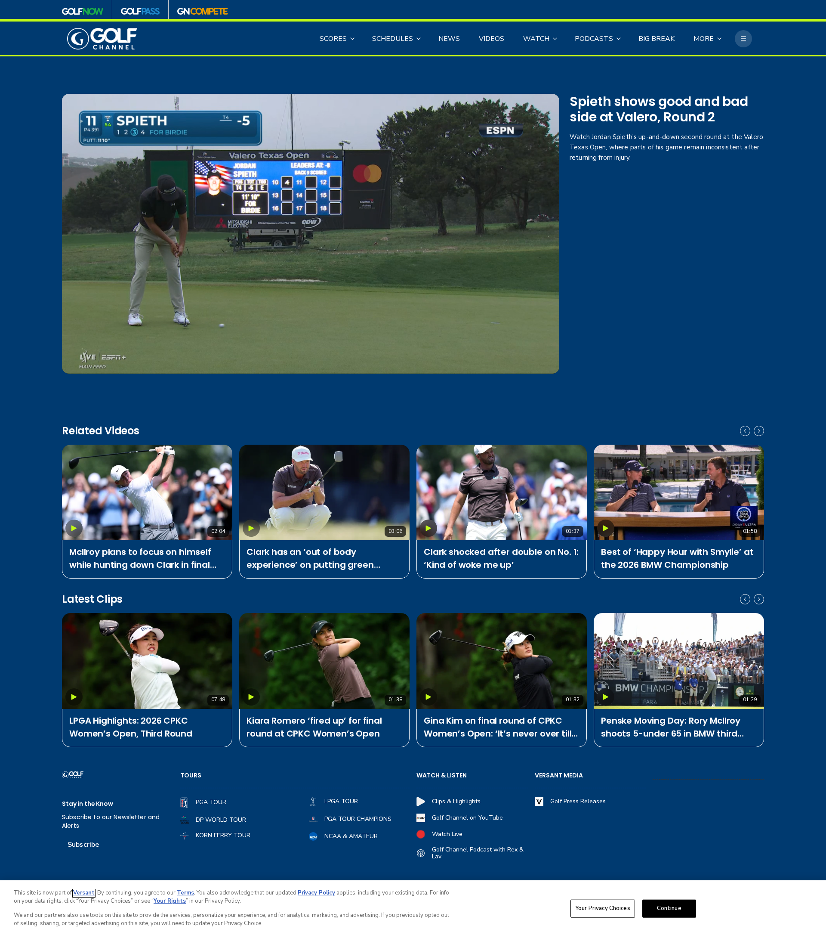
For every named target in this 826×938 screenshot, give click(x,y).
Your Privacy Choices (602, 908)
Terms (185, 893)
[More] (743, 38)
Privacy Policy (316, 893)
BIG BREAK (656, 38)
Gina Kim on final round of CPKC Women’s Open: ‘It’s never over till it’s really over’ (497, 727)
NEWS (449, 38)
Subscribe (83, 844)
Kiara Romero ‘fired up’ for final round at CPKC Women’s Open (314, 727)
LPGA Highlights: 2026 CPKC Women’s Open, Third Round (130, 727)
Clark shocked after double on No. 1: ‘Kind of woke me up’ (501, 558)
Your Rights (170, 901)
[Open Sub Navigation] (352, 39)
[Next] (759, 431)
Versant (84, 893)
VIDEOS (491, 38)
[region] (413, 909)
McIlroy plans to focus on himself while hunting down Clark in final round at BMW (140, 558)
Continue (669, 908)
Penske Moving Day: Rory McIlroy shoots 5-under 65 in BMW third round (670, 727)
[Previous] (745, 431)
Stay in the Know (87, 804)
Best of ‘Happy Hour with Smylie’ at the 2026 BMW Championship (677, 558)
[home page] (102, 39)
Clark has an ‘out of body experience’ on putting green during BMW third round (310, 558)
